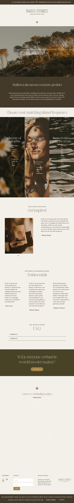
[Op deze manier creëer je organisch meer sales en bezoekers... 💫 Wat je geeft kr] (37, 449)
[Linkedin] (7, 479)
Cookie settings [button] (51, 500)
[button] (37, 22)
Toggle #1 (14, 334)
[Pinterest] (3, 481)
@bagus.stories (37, 397)
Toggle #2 (14, 338)
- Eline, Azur (9, 306)
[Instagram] (3, 479)
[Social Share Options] (7, 431)
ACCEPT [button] (61, 500)
